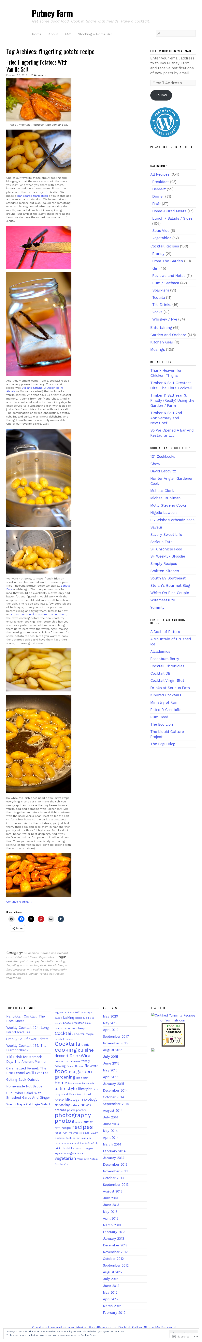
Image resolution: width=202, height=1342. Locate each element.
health (84, 1077)
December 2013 (115, 1164)
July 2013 (110, 1198)
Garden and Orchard (54, 953)
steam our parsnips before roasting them (38, 614)
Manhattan (75, 1094)
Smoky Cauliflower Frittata (27, 1039)
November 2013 (115, 1171)
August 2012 (112, 1272)
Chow (155, 464)
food (43, 965)
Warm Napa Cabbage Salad (28, 1104)
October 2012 (113, 1259)
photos (10, 973)
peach (71, 1110)
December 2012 (115, 1245)
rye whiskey (75, 1132)
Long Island (61, 1094)
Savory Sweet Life (166, 534)
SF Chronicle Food (166, 549)
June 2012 (111, 1286)
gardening (65, 1077)
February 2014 (114, 1151)
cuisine (86, 1050)
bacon (58, 1017)
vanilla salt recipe (51, 973)
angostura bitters (64, 1012)
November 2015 (115, 1043)
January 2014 (113, 1158)
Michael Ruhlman (165, 498)
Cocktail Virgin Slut (167, 680)
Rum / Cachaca (165, 283)
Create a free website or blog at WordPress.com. (74, 1327)
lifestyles (85, 1089)
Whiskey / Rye (164, 319)
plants (78, 1122)
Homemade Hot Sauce (24, 1086)
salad (86, 1132)
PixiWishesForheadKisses (172, 520)
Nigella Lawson (163, 513)
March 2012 (112, 1306)
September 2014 (116, 1104)
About (53, 34)
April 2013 (110, 1218)
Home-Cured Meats (169, 211)
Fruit (156, 204)
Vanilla (33, 973)
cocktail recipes (64, 1039)
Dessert (159, 189)
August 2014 (113, 1111)
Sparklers (160, 290)
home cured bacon (78, 1083)
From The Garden (167, 261)
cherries (70, 1028)
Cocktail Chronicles (167, 666)
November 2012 (115, 1252)
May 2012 (110, 1292)
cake (88, 1022)
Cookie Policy (88, 1335)
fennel (70, 1066)
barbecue (81, 1017)
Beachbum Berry (164, 659)
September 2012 (116, 1265)
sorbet (76, 1138)
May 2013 (110, 1212)
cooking (60, 961)
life (57, 1089)
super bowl (73, 1143)
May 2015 (110, 1070)
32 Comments (38, 75)
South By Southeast (168, 578)
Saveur (156, 527)
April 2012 (110, 1299)
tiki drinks (68, 1148)
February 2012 (114, 1313)
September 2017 (116, 1036)
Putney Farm (52, 13)
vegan (89, 1148)
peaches (81, 1110)
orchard (60, 1110)
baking (68, 1017)
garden (84, 1071)
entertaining (72, 1061)
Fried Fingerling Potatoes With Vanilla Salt (36, 65)
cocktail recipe (84, 1033)
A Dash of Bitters (165, 632)
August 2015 (112, 1050)
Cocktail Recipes (164, 246)
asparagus (87, 1012)
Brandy (158, 254)
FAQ (68, 34)
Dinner (158, 196)
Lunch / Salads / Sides (21, 957)
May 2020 (110, 1016)
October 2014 (113, 1097)
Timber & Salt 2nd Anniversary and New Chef (166, 418)
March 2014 (112, 1144)
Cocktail (64, 1033)
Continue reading (19, 901)
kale (92, 1083)
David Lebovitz (163, 471)
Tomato (79, 1148)
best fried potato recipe (22, 961)
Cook (85, 1045)
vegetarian (13, 977)
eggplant (59, 1061)
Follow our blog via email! (171, 51)
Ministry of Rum (164, 702)
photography (58, 969)
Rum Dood (159, 717)
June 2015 (111, 1063)
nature (75, 1105)
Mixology (72, 1099)
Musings (157, 349)
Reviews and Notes (168, 276)
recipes (22, 973)
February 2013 (114, 1232)
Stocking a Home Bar (95, 34)
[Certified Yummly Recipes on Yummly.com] (173, 1020)
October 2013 (113, 1178)
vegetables (75, 1153)
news (85, 1104)
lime (96, 1089)
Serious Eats (161, 542)
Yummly (157, 607)
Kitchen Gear (161, 342)
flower (79, 1066)
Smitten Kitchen (164, 571)
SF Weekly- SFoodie (167, 556)
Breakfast (160, 182)
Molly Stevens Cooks (168, 505)
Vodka (157, 312)
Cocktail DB (160, 673)
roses (58, 1132)
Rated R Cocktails (165, 710)
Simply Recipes (163, 563)
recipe (66, 1128)
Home (36, 34)
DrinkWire (80, 1055)
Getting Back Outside (22, 1079)
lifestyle (68, 1088)
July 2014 (110, 1117)
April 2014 (111, 1138)
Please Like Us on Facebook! (171, 147)
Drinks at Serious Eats (170, 688)
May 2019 (110, 1023)
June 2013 (111, 1205)
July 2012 (110, 1279)
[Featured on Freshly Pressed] (165, 136)
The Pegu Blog (162, 744)
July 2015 (110, 1057)
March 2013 (112, 1225)
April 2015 (110, 1077)
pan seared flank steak (32, 195)
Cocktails (46, 961)
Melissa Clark (162, 491)
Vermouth (83, 1158)
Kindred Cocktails (165, 695)
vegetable (60, 1153)
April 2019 (111, 1030)
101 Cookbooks (162, 456)
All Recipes (31, 953)
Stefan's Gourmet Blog (170, 585)
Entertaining (161, 327)
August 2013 (112, 1191)
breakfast (78, 1022)
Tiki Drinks (161, 305)
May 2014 (110, 1131)
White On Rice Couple (169, 593)
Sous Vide (160, 231)
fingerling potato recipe (22, 965)
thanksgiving (87, 1143)
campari (59, 1028)
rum (65, 1132)
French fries (55, 965)
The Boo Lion (161, 724)
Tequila (158, 297)
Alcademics (160, 651)
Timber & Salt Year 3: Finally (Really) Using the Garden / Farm (172, 400)
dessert (61, 1055)
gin (78, 1077)
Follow (161, 95)
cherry (81, 1028)
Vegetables (46, 957)
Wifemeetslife (162, 600)
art (77, 1012)
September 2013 (116, 1185)
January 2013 (113, 1238)
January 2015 (113, 1084)
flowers (91, 1066)
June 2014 (111, 1124)
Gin (155, 268)
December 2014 (115, 1090)
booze (67, 1022)
